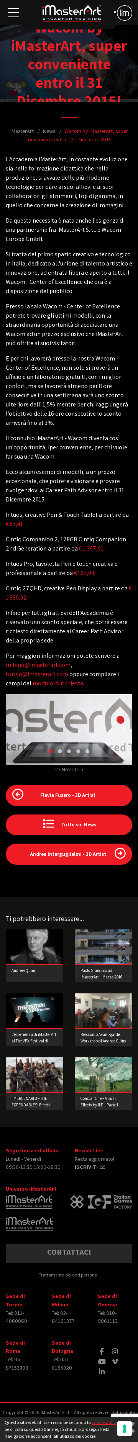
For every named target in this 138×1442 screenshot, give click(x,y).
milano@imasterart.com (38, 665)
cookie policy (105, 1422)
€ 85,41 (14, 524)
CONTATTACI (69, 1252)
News (49, 130)
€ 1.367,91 (91, 548)
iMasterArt (22, 130)
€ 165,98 (84, 573)
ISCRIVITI (87, 1166)
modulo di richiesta (58, 683)
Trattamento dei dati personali (69, 1275)
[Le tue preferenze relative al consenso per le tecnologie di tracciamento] (124, 1428)
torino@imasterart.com (37, 674)
